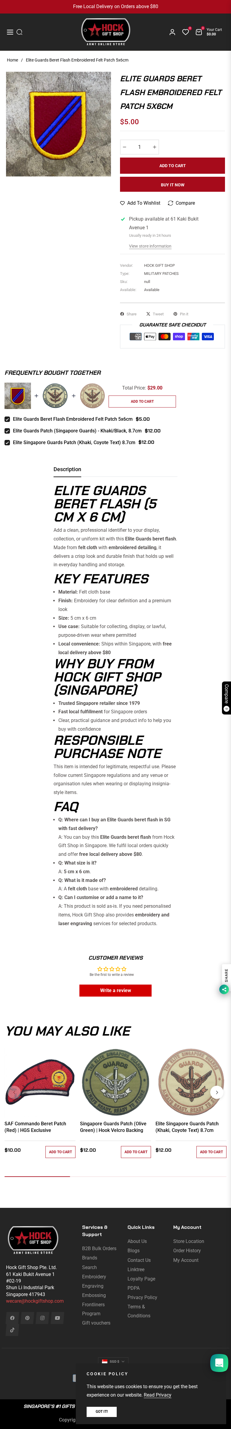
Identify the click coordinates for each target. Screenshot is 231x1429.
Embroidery (94, 1277)
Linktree (136, 1269)
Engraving (92, 1286)
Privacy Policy (142, 1297)
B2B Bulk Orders (99, 1248)
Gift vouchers (96, 1323)
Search (89, 1267)
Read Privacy (157, 1395)
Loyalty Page (141, 1279)
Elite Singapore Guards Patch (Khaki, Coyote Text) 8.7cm (74, 442)
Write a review (115, 990)
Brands (89, 1258)
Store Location (188, 1241)
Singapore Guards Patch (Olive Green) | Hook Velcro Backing (113, 1127)
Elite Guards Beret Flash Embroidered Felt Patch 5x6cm (73, 419)
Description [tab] (67, 469)
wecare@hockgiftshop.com (35, 1301)
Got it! (102, 1411)
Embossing (94, 1295)
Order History (187, 1250)
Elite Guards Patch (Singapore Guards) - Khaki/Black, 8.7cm (77, 431)
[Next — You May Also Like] (216, 1092)
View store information (150, 246)
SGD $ (114, 1362)
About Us (137, 1241)
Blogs (134, 1250)
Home (12, 60)
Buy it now (172, 184)
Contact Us (139, 1260)
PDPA (134, 1288)
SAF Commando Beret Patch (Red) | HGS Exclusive (35, 1127)
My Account (186, 1260)
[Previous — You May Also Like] (14, 1092)
